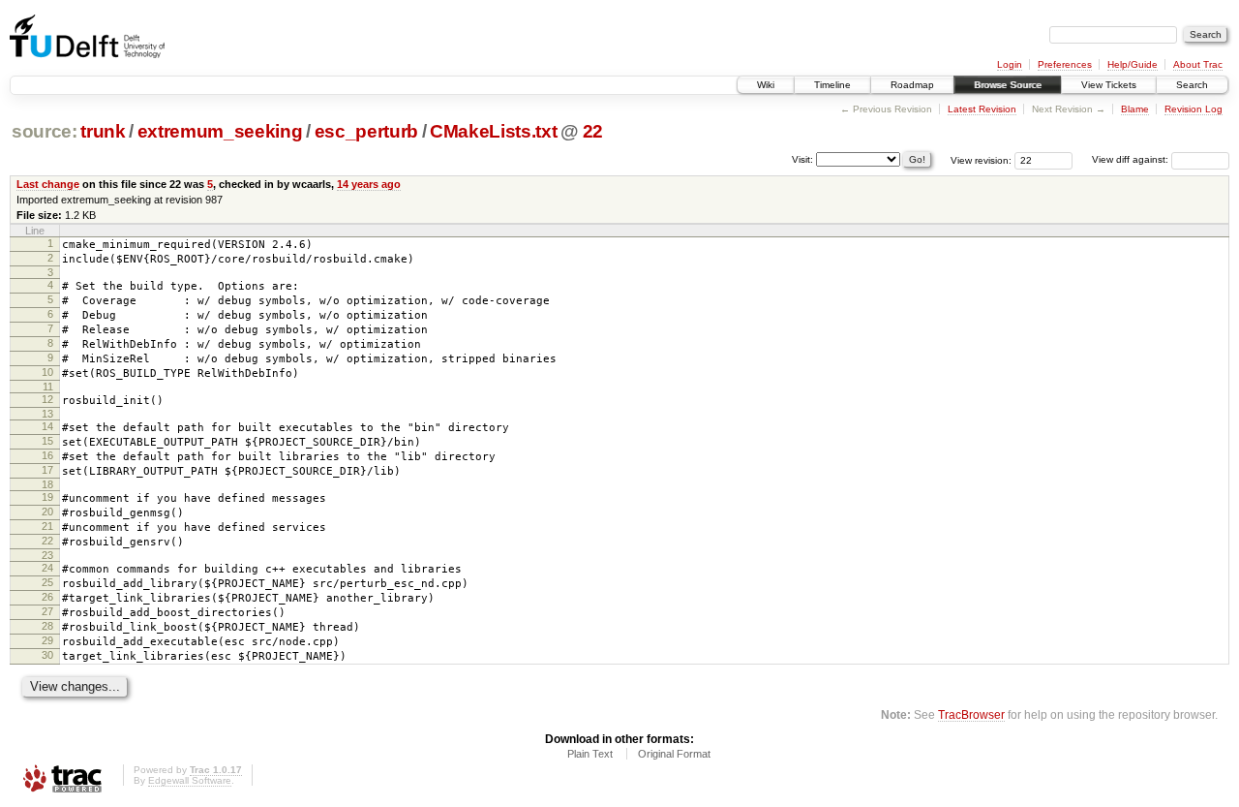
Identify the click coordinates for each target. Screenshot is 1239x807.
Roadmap (912, 84)
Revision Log (1193, 109)
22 (593, 131)
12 (47, 399)
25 (47, 582)
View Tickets (1108, 84)
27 (47, 611)
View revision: (981, 159)
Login (1009, 64)
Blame (1135, 109)
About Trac (1198, 64)
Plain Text (590, 754)
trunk (102, 131)
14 (47, 426)
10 (47, 372)
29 (47, 640)
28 (47, 626)
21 (47, 526)
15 (47, 441)
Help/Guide (1132, 64)
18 (47, 484)
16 (47, 455)
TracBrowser (971, 714)
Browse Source (1008, 84)
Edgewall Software (189, 780)
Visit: (802, 158)
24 (47, 568)
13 (47, 413)
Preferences (1065, 64)
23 (47, 555)
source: (44, 131)
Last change (47, 184)
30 (47, 655)
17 (47, 470)
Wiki (765, 84)
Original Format (674, 754)
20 (47, 511)
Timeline (832, 84)
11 (48, 386)
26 (47, 597)
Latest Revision (982, 109)
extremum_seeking (220, 131)
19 (47, 497)
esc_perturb (366, 131)
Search (1192, 84)
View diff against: (1131, 159)
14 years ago (369, 184)
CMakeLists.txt (493, 131)
